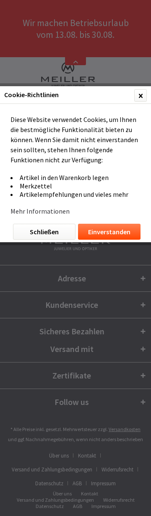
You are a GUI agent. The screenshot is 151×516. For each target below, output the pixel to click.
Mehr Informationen (40, 211)
